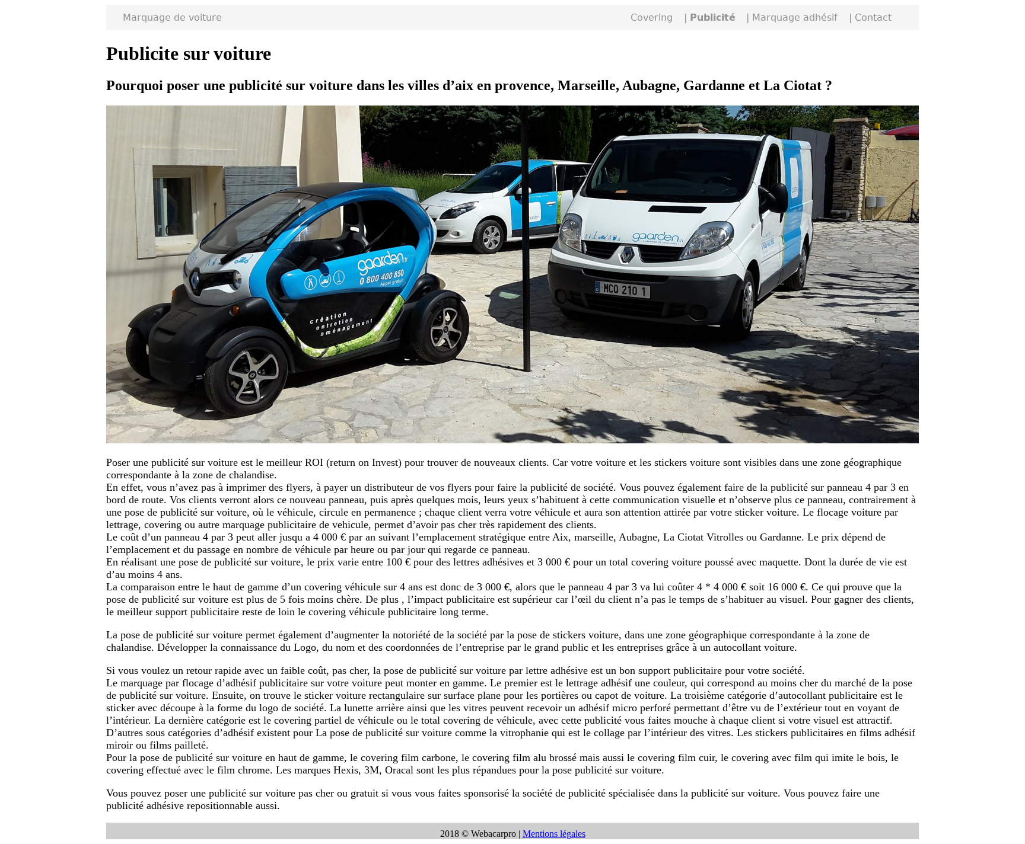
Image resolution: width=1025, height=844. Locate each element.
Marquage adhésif (795, 17)
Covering (652, 17)
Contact (873, 17)
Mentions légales (554, 834)
